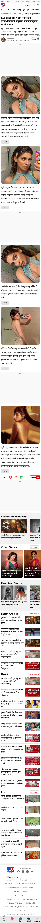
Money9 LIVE (20, 910)
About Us (17, 884)
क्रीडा (32, 10)
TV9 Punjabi (30, 903)
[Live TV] (32, 5)
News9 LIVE (34, 907)
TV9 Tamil (5, 907)
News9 (8, 1)
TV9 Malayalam (16, 907)
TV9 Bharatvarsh (9, 899)
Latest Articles (9, 613)
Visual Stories (9, 547)
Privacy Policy (28, 887)
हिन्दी (2, 1)
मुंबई (24, 10)
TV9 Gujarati (19, 903)
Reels (4, 792)
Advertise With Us (28, 884)
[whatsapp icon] (21, 477)
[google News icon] (16, 477)
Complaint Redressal (14, 887)
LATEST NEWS (10, 10)
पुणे (28, 10)
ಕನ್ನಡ (13, 1)
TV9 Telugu (21, 899)
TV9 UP (25, 907)
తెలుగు (18, 1)
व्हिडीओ (5, 674)
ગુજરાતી (28, 1)
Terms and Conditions (20, 891)
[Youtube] (32, 871)
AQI (28, 5)
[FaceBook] (18, 871)
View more (33, 547)
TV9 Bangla (9, 903)
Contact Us (8, 884)
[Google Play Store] (13, 878)
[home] (2, 9)
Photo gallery (18, 14)
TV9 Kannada (32, 899)
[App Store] (26, 880)
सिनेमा (37, 10)
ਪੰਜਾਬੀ (33, 1)
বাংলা (23, 1)
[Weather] (25, 5)
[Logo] (3, 5)
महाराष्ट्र (19, 10)
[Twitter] (23, 871)
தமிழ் (38, 1)
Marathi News (6, 14)
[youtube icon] (10, 477)
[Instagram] (27, 871)
